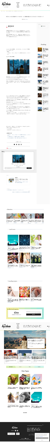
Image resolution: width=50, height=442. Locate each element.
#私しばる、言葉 (44, 96)
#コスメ (31, 4)
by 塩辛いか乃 (29, 223)
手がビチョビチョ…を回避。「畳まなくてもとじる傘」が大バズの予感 (10, 221)
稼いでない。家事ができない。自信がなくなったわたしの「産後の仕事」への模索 (31, 221)
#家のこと (45, 77)
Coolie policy (41, 436)
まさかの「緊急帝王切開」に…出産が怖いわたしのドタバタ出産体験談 (36, 300)
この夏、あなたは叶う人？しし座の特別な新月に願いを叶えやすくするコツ (24, 248)
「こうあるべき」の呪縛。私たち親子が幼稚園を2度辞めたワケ (17, 221)
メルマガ (27, 30)
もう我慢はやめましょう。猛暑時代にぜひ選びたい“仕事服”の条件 (36, 248)
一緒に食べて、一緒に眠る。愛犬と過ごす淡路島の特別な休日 (13, 388)
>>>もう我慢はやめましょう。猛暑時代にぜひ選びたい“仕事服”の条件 (15, 136)
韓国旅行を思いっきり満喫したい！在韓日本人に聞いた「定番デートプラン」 (24, 300)
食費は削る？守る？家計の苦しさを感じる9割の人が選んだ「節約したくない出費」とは (24, 388)
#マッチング (29, 430)
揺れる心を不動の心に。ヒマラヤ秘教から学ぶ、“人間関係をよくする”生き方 (36, 340)
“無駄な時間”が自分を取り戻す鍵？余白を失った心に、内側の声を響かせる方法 (39, 357)
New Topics (11, 366)
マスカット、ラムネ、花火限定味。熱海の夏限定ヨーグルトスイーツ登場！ (36, 388)
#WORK (32, 246)
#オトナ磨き (27, 4)
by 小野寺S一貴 (44, 84)
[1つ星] (6, 27)
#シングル (44, 90)
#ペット (45, 51)
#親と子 (40, 4)
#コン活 (32, 5)
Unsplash (10, 128)
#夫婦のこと (22, 219)
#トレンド (33, 431)
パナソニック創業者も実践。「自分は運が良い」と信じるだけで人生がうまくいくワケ (25, 357)
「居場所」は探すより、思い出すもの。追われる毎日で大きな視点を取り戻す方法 (36, 266)
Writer (30, 366)
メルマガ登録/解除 (31, 434)
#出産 (33, 298)
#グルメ (32, 386)
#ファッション (34, 430)
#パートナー (36, 4)
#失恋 (39, 5)
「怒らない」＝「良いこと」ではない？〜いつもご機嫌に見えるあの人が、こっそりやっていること (13, 249)
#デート (34, 4)
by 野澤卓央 (32, 408)
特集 (18, 433)
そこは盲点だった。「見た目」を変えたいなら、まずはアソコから (24, 266)
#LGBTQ (29, 5)
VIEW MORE (25, 412)
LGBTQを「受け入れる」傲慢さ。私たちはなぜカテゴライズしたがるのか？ (38, 221)
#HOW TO (44, 51)
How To (18, 3)
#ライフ (27, 5)
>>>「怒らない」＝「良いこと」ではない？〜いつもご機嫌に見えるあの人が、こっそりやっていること (18, 135)
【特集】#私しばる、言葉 (11, 247)
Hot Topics (18, 2)
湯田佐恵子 (16, 177)
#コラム (24, 4)
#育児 (46, 96)
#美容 (37, 5)
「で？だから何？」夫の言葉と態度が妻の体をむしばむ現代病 (24, 221)
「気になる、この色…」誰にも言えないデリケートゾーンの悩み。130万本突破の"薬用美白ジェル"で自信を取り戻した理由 (13, 300)
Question (39, 366)
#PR (8, 298)
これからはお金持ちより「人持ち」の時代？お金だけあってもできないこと (13, 266)
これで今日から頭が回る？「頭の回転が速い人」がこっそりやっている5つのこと (13, 406)
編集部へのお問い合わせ (32, 434)
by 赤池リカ (44, 58)
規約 (17, 166)
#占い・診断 (26, 246)
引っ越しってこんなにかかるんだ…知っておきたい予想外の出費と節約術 (10, 357)
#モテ (24, 5)
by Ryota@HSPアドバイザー (11, 250)
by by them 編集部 (9, 302)
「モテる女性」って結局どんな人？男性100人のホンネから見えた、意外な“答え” (24, 406)
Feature (18, 7)
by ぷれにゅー (9, 389)
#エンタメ (38, 430)
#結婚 (35, 5)
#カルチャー (20, 298)
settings (42, 440)
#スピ (43, 57)
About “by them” (11, 433)
